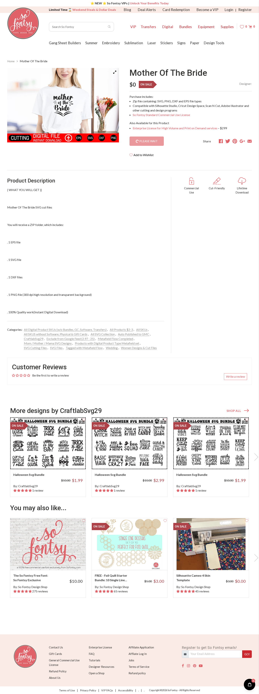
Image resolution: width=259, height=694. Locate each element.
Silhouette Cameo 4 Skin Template (193, 578)
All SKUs (142, 329)
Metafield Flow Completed (115, 338)
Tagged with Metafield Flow (84, 348)
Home (11, 61)
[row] (129, 457)
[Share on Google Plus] (242, 141)
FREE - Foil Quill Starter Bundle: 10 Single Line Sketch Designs (111, 578)
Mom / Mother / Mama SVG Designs (48, 343)
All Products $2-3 (121, 329)
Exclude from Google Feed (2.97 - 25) (70, 338)
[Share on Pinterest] (234, 141)
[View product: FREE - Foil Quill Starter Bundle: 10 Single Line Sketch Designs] (129, 544)
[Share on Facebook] (221, 141)
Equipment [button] (206, 27)
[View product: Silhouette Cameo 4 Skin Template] (211, 544)
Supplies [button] (227, 27)
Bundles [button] (185, 27)
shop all (234, 410)
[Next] (111, 106)
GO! (247, 654)
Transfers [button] (148, 27)
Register (245, 10)
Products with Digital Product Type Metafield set (107, 343)
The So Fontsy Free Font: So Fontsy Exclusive (30, 578)
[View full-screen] (114, 72)
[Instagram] (188, 665)
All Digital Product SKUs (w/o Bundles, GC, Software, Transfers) (65, 329)
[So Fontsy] (23, 23)
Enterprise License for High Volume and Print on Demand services (175, 128)
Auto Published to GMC (133, 334)
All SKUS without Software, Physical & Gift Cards (55, 334)
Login (228, 10)
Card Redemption (176, 10)
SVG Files (56, 348)
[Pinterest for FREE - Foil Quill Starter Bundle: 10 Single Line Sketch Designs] (134, 562)
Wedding (112, 348)
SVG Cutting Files (35, 348)
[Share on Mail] (249, 141)
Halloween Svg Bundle (28, 474)
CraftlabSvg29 (33, 338)
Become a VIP (207, 10)
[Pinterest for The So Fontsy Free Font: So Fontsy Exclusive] (53, 562)
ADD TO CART (70, 461)
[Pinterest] (194, 665)
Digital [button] (167, 27)
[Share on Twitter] (227, 141)
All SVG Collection (103, 334)
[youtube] (200, 665)
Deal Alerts (147, 10)
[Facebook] (183, 665)
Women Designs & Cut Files (139, 348)
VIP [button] (133, 27)
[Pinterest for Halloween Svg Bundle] (53, 461)
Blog (127, 10)
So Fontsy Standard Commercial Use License (161, 115)
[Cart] (250, 26)
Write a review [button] (235, 376)
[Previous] (14, 106)
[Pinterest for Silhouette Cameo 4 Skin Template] (216, 562)
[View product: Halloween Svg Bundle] (48, 443)
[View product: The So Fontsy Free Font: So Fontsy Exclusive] (48, 544)
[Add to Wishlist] (83, 419)
